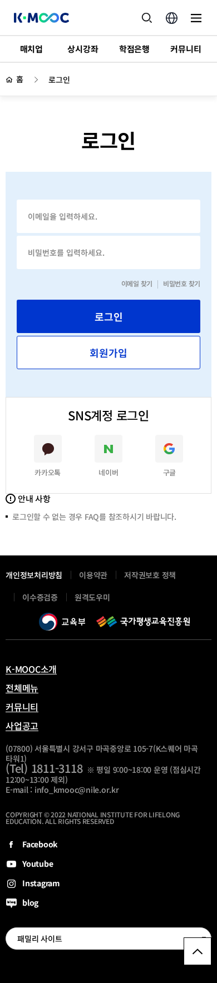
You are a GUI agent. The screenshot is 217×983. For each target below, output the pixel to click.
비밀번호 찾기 (181, 283)
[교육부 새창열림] (62, 621)
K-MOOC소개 (31, 669)
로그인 (59, 79)
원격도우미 (92, 599)
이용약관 (93, 574)
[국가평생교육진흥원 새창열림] (143, 621)
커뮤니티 (22, 706)
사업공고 (22, 725)
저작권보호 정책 (150, 574)
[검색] (147, 18)
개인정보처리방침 (34, 574)
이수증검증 (40, 597)
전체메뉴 (22, 687)
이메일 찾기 (137, 283)
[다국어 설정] (171, 18)
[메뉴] (196, 18)
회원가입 (108, 352)
